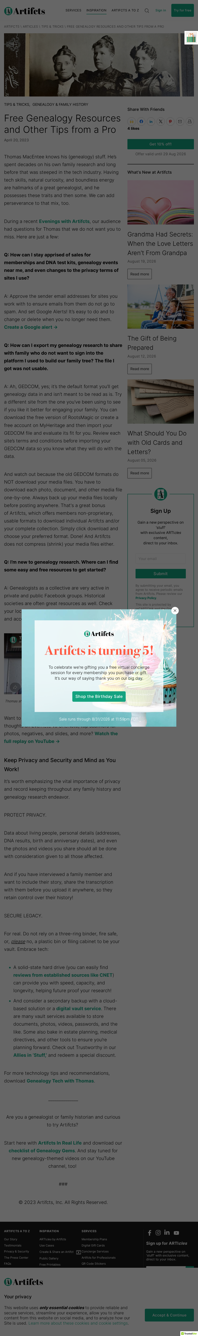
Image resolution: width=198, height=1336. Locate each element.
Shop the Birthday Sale (99, 696)
